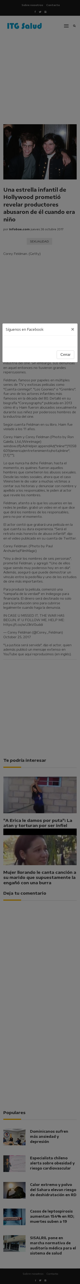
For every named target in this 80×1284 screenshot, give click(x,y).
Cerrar (65, 354)
